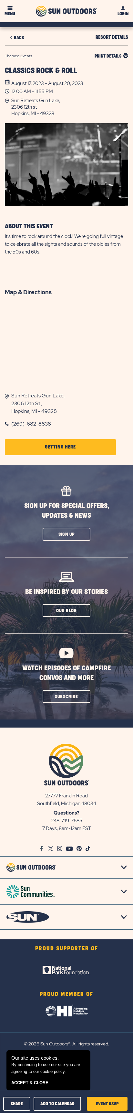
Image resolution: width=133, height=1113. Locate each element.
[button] (69, 107)
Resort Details (112, 37)
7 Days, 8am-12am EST (66, 828)
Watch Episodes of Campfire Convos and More (66, 673)
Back (19, 38)
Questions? (66, 813)
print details (108, 56)
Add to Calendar (57, 1104)
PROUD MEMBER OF (66, 994)
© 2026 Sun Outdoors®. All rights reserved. (66, 1044)
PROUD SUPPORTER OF (66, 948)
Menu (10, 14)
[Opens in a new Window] (66, 970)
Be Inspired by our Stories (66, 592)
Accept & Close (29, 1082)
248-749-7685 (66, 820)
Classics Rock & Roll (41, 70)
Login (123, 14)
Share (17, 1104)
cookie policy (52, 1071)
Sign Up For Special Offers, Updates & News (66, 510)
